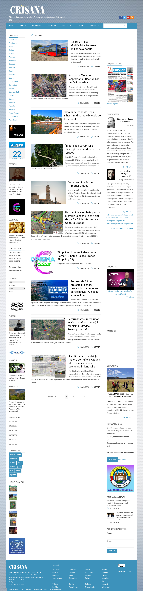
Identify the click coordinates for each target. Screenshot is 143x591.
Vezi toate (130, 297)
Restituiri (12, 109)
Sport (11, 71)
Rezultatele (122, 460)
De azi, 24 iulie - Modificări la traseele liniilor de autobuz (83, 45)
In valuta (12, 285)
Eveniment (13, 43)
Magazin (12, 75)
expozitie (13, 475)
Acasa (12, 26)
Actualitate (13, 40)
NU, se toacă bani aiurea (119, 437)
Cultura (11, 50)
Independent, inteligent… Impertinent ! (125, 173)
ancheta (12, 463)
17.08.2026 (13, 440)
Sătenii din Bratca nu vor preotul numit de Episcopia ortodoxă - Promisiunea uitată (118, 503)
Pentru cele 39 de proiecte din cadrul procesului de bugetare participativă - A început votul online (85, 288)
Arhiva (23, 26)
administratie (14, 459)
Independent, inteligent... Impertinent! (119, 215)
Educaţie (12, 67)
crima (12, 471)
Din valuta (13, 279)
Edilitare (12, 102)
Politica (11, 54)
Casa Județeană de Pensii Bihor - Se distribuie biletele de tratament (82, 116)
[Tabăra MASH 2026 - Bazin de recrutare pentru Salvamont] (13, 514)
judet (19, 467)
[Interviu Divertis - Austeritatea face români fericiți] (120, 279)
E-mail (109, 541)
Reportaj (12, 106)
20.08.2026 (13, 426)
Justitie (11, 99)
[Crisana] (28, 10)
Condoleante (13, 116)
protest (12, 455)
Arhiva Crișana (112, 104)
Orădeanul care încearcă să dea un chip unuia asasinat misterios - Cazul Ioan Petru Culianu (16, 189)
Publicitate (66, 26)
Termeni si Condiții (124, 571)
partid (19, 455)
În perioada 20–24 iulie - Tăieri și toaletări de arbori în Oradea (82, 149)
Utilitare (11, 95)
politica (12, 467)
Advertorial (13, 120)
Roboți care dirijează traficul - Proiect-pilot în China (17, 378)
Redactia (52, 26)
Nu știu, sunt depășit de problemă (120, 453)
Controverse (13, 81)
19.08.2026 (13, 431)
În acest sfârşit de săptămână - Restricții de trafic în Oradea (84, 79)
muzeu (18, 471)
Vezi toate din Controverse (123, 228)
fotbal (20, 463)
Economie (12, 61)
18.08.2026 (13, 435)
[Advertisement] (124, 247)
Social (11, 47)
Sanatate (12, 64)
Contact (80, 26)
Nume (109, 533)
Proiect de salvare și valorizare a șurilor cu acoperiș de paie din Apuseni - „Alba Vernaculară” (17, 406)
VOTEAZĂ (112, 460)
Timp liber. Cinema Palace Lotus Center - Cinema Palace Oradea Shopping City (77, 256)
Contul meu (95, 26)
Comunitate (13, 85)
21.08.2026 (13, 421)
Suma (11, 291)
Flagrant (12, 57)
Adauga (112, 551)
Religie (11, 89)
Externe (11, 78)
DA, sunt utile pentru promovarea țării (120, 444)
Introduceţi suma (15, 271)
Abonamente (37, 26)
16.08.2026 (13, 444)
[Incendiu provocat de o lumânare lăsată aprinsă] (13, 522)
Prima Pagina (14, 113)
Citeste (97, 66)
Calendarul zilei (14, 92)
